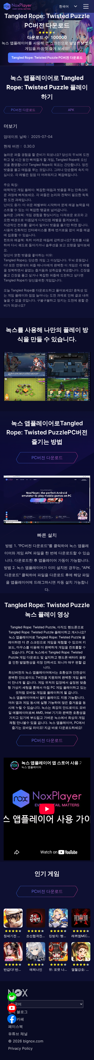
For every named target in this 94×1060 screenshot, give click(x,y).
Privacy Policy (20, 1048)
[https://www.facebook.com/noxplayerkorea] (11, 1018)
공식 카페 (16, 1019)
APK (71, 110)
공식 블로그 (18, 1012)
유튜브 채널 (18, 1033)
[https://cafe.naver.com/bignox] (11, 997)
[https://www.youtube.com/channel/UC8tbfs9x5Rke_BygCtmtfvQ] (11, 1007)
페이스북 (15, 1026)
